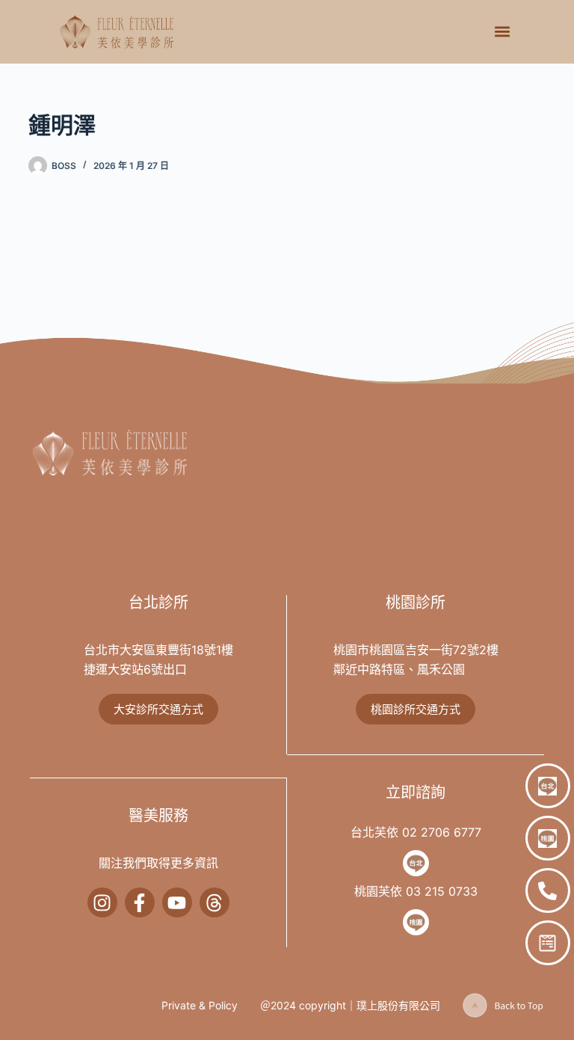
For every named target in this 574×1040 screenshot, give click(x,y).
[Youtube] (177, 902)
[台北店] (547, 785)
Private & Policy (199, 1005)
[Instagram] (102, 902)
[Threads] (214, 902)
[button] (502, 31)
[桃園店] (547, 838)
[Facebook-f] (140, 902)
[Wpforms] (547, 942)
